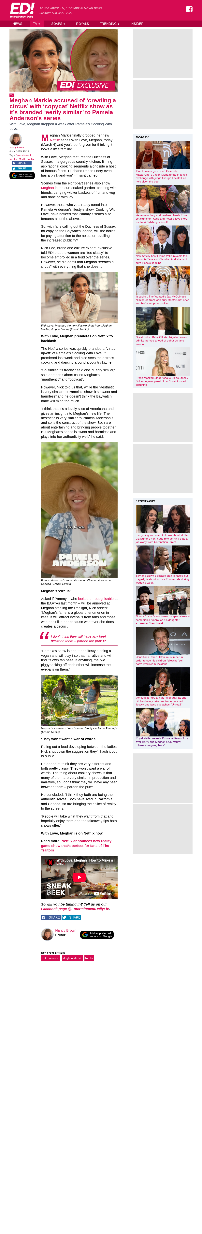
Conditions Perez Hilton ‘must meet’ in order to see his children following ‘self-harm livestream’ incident (160, 660)
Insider (137, 23)
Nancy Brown (16, 147)
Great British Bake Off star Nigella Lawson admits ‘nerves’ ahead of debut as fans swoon (162, 341)
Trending (110, 23)
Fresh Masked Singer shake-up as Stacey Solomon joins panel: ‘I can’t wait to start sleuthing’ (162, 381)
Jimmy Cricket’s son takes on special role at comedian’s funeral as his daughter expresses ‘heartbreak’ (163, 620)
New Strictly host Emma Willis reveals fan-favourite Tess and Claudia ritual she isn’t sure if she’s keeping (162, 259)
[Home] (22, 10)
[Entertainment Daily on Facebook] (189, 9)
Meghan (47, 188)
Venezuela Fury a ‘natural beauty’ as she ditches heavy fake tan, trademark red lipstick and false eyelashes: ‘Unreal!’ (161, 701)
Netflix (30, 159)
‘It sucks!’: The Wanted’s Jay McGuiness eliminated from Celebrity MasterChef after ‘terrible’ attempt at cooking (162, 300)
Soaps (58, 23)
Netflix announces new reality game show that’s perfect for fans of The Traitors (76, 845)
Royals (82, 23)
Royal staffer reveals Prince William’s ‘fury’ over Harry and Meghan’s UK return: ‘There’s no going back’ (162, 742)
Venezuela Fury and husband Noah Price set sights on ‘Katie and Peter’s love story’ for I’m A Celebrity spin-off (162, 219)
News (17, 23)
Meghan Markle (17, 159)
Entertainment (23, 155)
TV (36, 23)
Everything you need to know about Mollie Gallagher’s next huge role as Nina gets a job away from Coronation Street (162, 538)
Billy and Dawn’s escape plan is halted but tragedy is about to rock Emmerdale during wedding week (162, 579)
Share (22, 163)
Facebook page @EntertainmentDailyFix (75, 909)
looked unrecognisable (96, 599)
